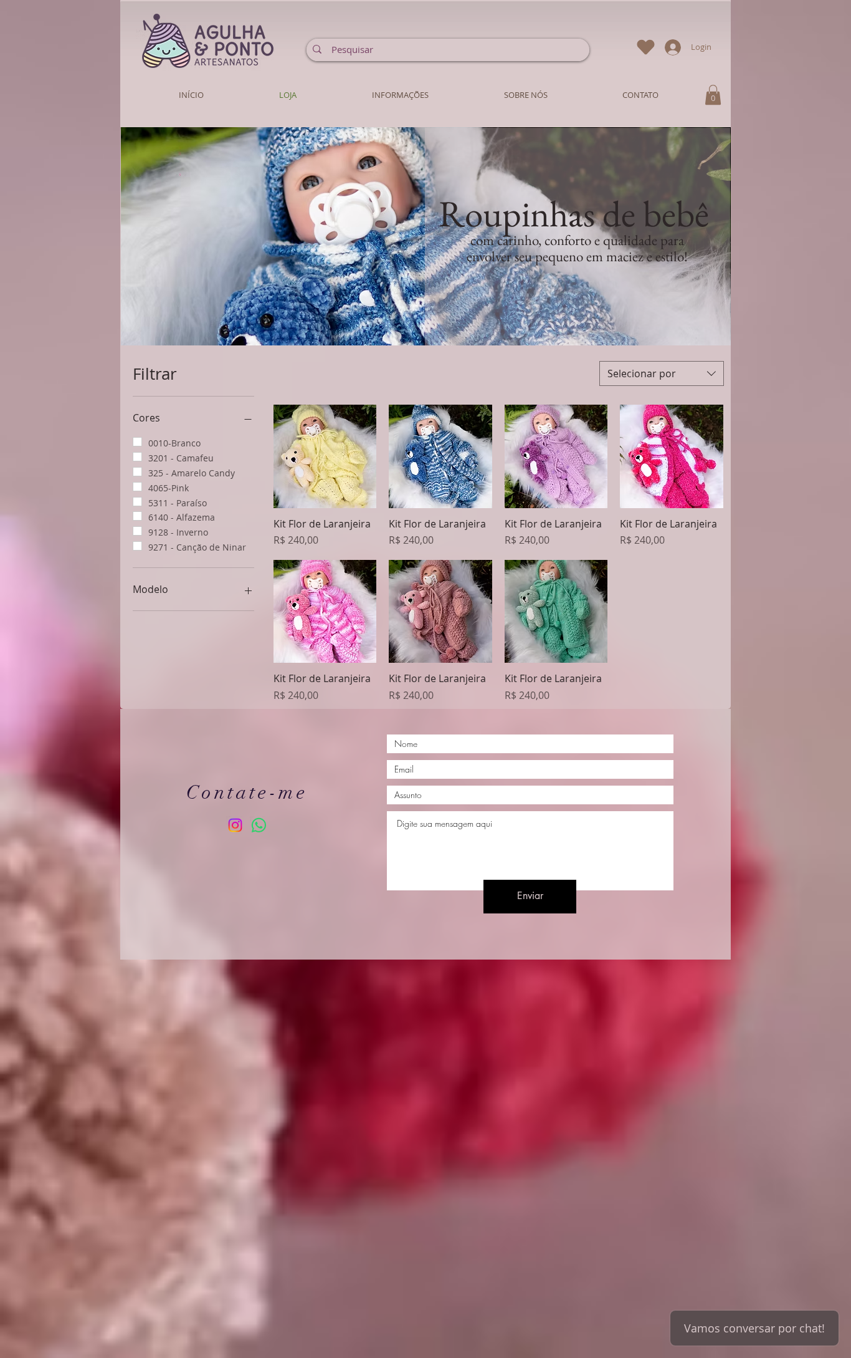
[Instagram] (235, 825)
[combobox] (661, 373)
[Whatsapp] (259, 825)
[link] (713, 95)
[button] (355, 236)
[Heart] (645, 47)
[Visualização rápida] (325, 456)
